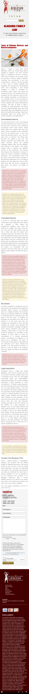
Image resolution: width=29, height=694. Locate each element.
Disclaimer (7, 592)
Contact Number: (7, 513)
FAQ (6, 588)
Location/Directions (9, 594)
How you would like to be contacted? (14, 535)
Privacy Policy (8, 554)
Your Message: (6, 517)
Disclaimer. (16, 554)
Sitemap (7, 589)
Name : (4, 505)
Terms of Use (8, 585)
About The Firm (9, 586)
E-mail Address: (7, 509)
